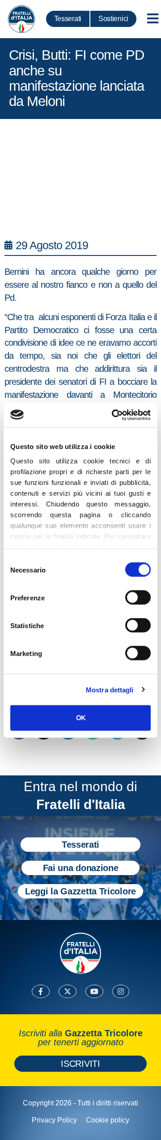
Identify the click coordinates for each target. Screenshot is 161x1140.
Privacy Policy (54, 1120)
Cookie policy (107, 1120)
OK (80, 718)
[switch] (138, 597)
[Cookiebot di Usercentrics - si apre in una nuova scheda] (113, 415)
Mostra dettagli (110, 689)
